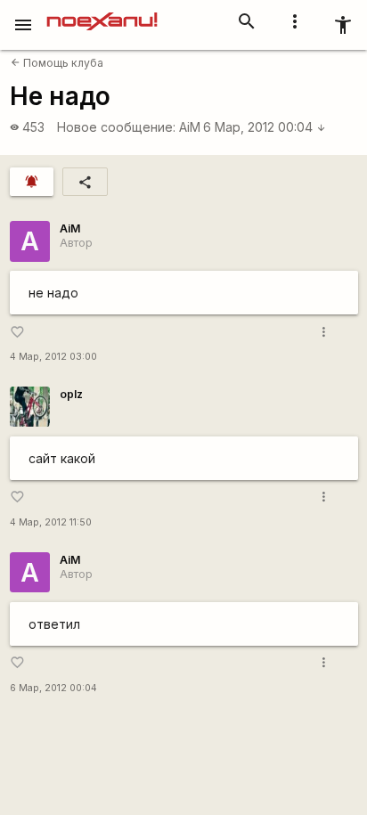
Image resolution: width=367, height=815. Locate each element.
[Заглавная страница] (102, 12)
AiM (189, 126)
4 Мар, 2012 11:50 (51, 522)
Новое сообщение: (116, 126)
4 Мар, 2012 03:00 (53, 357)
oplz (71, 394)
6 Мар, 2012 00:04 (264, 126)
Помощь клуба (57, 62)
